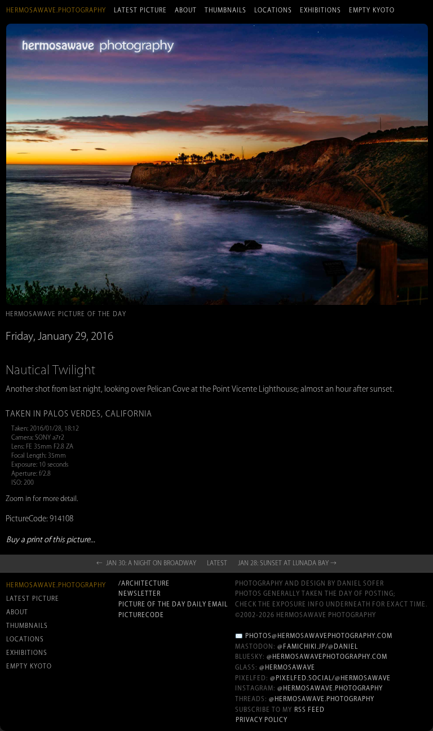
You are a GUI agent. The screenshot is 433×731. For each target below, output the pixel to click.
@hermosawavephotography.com (327, 656)
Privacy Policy (262, 720)
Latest (217, 563)
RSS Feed (309, 709)
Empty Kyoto (372, 10)
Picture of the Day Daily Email (173, 604)
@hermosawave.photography (330, 688)
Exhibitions (320, 10)
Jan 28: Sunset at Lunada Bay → (287, 563)
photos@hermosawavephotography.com (318, 636)
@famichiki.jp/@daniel (317, 646)
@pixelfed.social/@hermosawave (330, 678)
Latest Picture (140, 10)
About (186, 10)
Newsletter (139, 593)
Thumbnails (225, 10)
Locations (273, 10)
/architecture (144, 583)
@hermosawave (287, 667)
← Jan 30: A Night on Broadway (146, 563)
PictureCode (141, 615)
